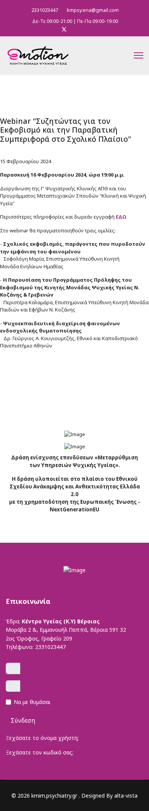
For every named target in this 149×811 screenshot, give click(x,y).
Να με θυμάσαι (32, 702)
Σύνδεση (23, 720)
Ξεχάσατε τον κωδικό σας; (39, 752)
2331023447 (44, 10)
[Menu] (138, 55)
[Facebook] (52, 29)
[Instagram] (88, 29)
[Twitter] (64, 29)
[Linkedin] (76, 29)
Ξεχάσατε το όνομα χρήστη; (42, 737)
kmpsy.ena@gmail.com (93, 10)
